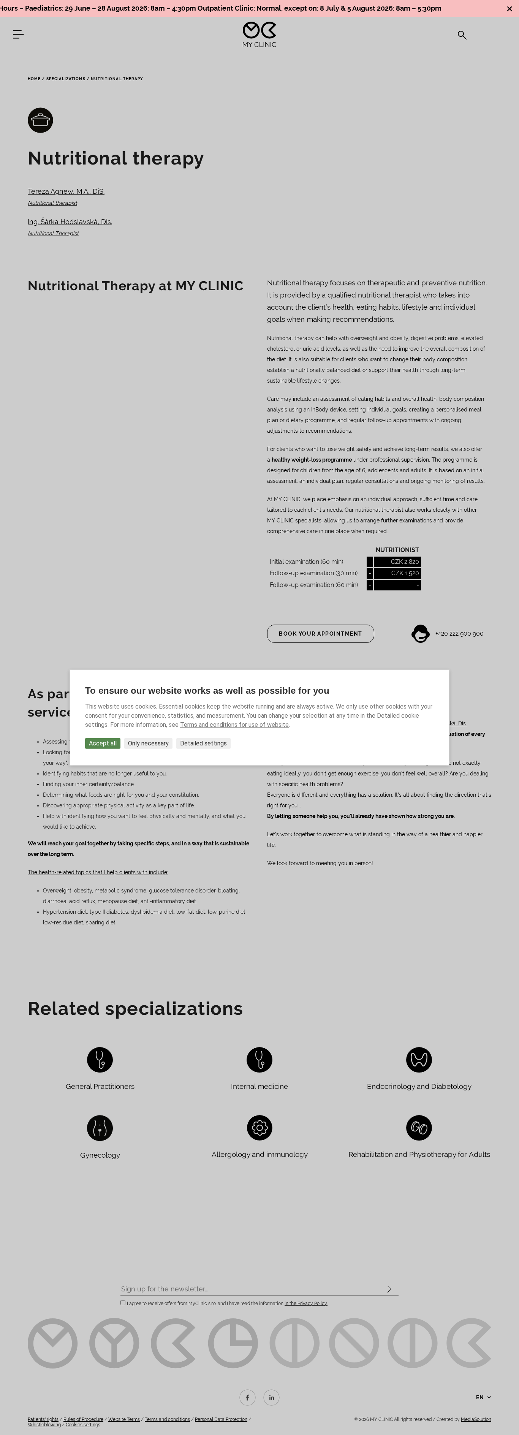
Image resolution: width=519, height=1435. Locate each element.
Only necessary (148, 743)
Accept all (103, 743)
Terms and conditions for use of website (234, 724)
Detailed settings (203, 743)
